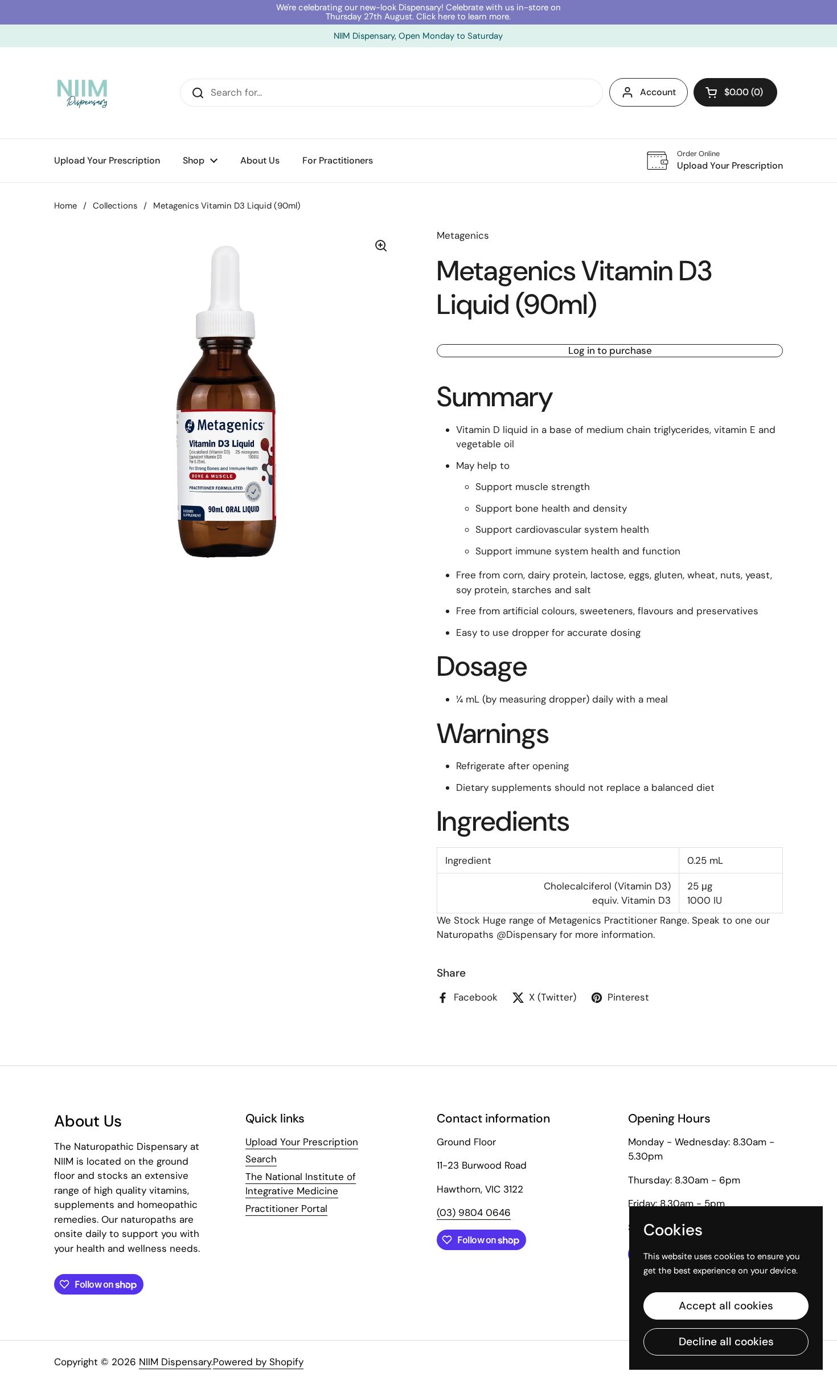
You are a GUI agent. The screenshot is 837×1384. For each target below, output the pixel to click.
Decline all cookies (726, 1341)
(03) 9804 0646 (474, 1212)
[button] (735, 92)
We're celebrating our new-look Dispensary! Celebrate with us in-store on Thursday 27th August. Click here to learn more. (418, 12)
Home (65, 205)
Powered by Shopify (258, 1362)
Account (658, 92)
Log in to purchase (610, 350)
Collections (115, 205)
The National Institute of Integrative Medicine (300, 1184)
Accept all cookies (726, 1306)
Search (261, 1159)
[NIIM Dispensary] (82, 92)
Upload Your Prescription (301, 1142)
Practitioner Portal (286, 1208)
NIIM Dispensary (175, 1362)
